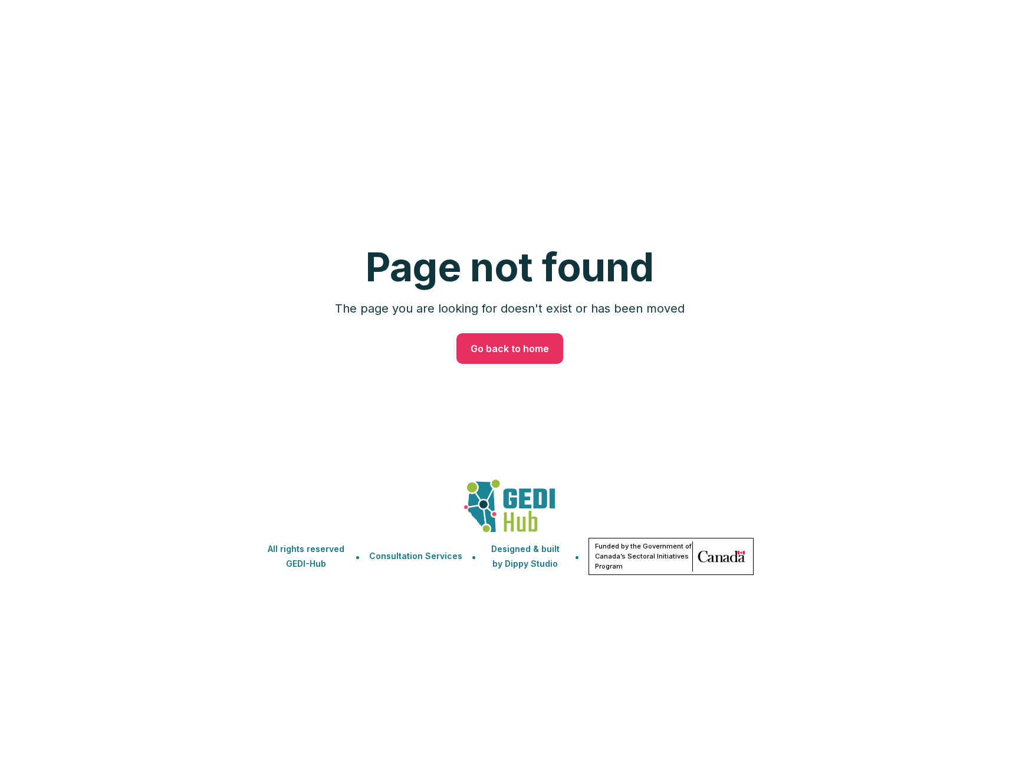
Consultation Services (415, 556)
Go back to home (510, 348)
